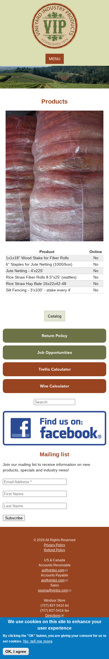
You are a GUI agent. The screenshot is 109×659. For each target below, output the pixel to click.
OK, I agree (15, 651)
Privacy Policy (54, 545)
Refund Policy (54, 550)
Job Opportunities (54, 352)
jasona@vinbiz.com (54, 590)
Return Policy (54, 335)
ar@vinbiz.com (55, 570)
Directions (54, 616)
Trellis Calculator (55, 369)
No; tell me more (38, 641)
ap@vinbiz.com (54, 580)
